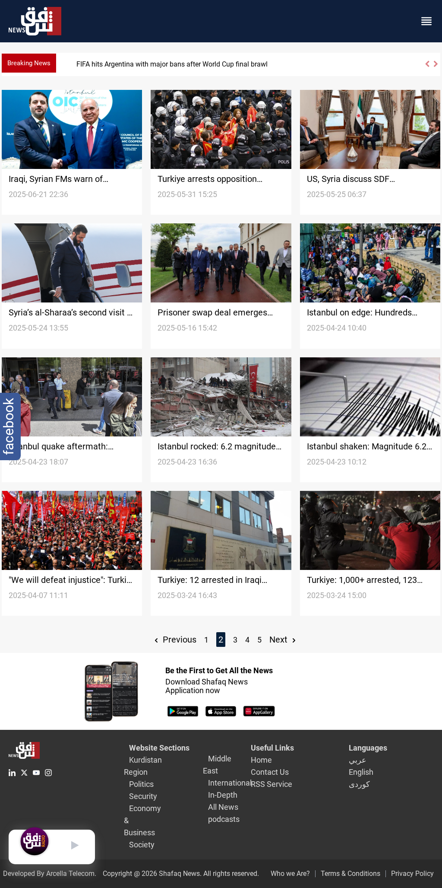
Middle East (217, 764)
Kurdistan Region (143, 766)
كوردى (359, 784)
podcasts (224, 819)
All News (223, 807)
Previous (178, 639)
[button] (427, 67)
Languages (368, 747)
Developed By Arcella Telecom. (49, 873)
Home (261, 759)
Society (142, 844)
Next (279, 639)
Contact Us (270, 772)
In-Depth (222, 794)
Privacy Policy (412, 873)
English (361, 772)
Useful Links (272, 747)
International (230, 782)
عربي (357, 759)
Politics (141, 784)
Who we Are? (290, 873)
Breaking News (29, 63)
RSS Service (271, 784)
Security (143, 796)
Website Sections (159, 747)
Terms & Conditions (350, 873)
